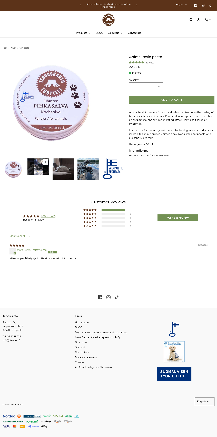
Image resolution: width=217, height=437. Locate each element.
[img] (16, 245)
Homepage (82, 322)
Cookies (79, 362)
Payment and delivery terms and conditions (101, 332)
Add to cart (172, 99)
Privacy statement (86, 357)
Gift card (80, 347)
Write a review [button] (178, 217)
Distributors (82, 352)
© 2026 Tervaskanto (12, 404)
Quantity (134, 80)
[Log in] (199, 19)
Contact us (134, 32)
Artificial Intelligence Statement (94, 367)
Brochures (81, 342)
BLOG (99, 32)
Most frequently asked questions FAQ (97, 337)
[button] (13, 169)
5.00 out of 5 (48, 216)
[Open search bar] (191, 20)
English (180, 4)
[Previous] (80, 5)
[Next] (136, 5)
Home (5, 47)
